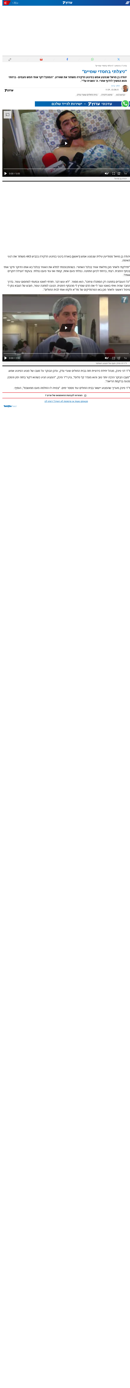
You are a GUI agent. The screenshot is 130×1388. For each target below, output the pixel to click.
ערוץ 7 (122, 66)
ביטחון (115, 66)
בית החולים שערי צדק (85, 95)
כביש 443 (118, 95)
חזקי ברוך (113, 86)
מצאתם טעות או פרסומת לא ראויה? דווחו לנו (64, 401)
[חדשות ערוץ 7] (65, 2)
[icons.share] (5, 3)
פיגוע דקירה (104, 95)
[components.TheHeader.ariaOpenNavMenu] (109, 2)
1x (123, 173)
